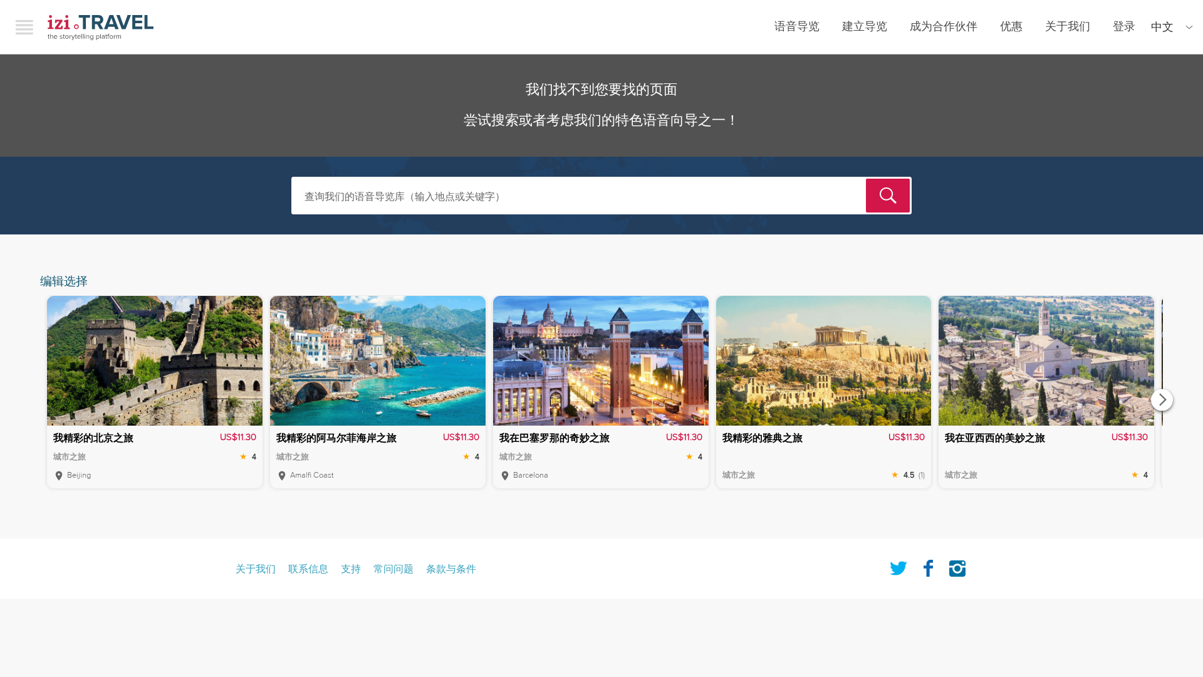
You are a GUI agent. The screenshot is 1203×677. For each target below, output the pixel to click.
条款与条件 (451, 569)
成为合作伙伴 (943, 26)
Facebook (928, 566)
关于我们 (1067, 26)
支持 (351, 569)
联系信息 (308, 569)
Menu (24, 27)
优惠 (1011, 26)
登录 (1124, 26)
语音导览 (797, 26)
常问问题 (393, 569)
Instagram (957, 566)
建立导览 (864, 26)
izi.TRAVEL (101, 27)
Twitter (898, 566)
